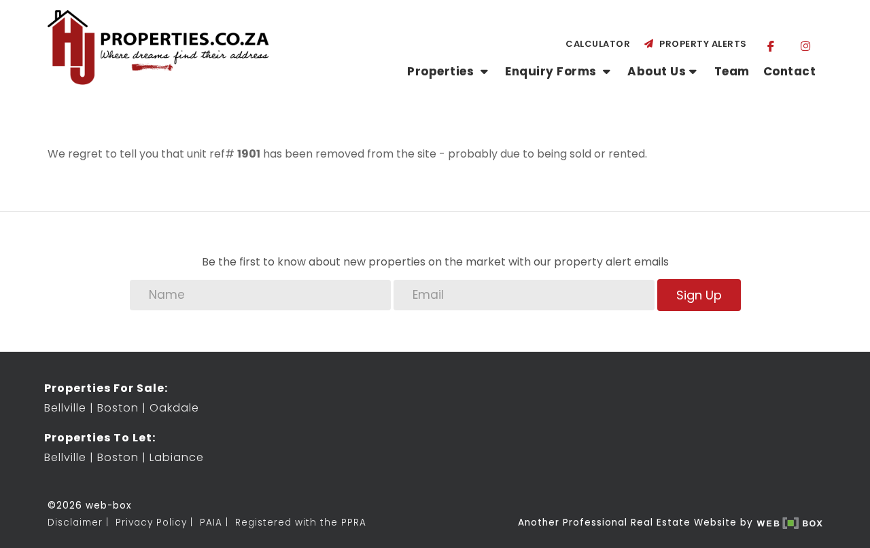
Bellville (65, 408)
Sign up (699, 295)
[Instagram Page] (805, 46)
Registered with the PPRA (300, 522)
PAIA (211, 522)
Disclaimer (75, 522)
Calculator (598, 43)
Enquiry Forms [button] (552, 71)
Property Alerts (701, 43)
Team (732, 71)
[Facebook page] (771, 46)
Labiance (177, 457)
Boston (118, 408)
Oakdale (174, 408)
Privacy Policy (151, 522)
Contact (789, 71)
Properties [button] (442, 71)
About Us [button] (656, 71)
